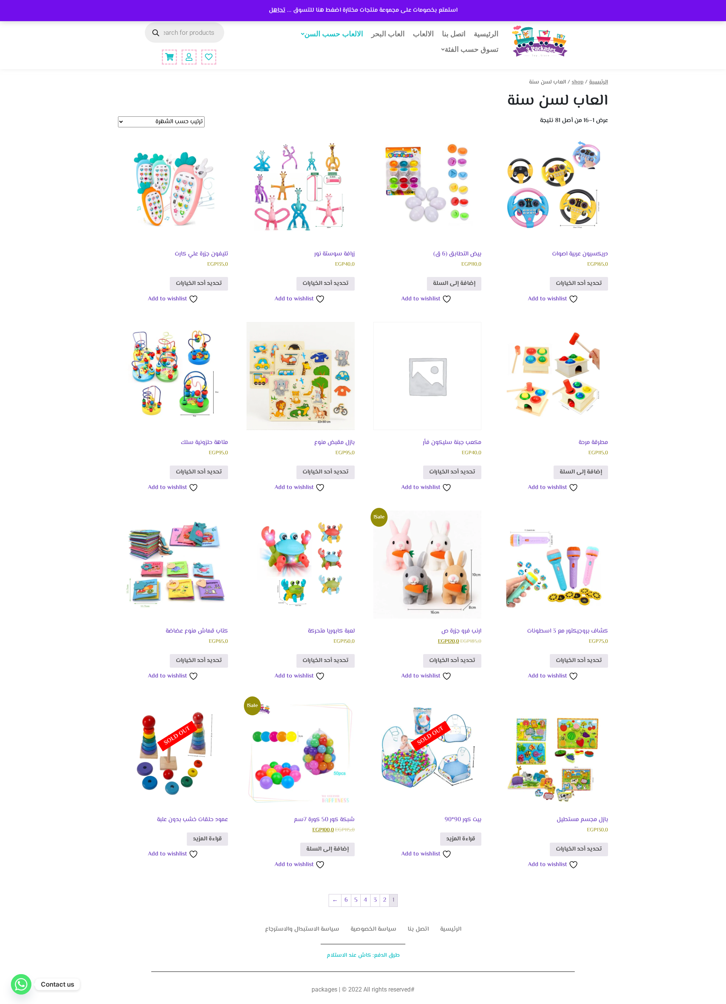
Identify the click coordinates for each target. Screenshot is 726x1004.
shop (577, 82)
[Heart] (208, 57)
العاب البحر (388, 34)
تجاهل (277, 10)
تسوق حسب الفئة (471, 49)
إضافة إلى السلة (454, 283)
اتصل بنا (453, 34)
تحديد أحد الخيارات (579, 283)
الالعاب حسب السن (333, 34)
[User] (189, 57)
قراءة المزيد (460, 839)
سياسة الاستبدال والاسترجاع (302, 929)
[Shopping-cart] (169, 57)
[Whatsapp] (21, 984)
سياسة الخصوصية (373, 929)
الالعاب (423, 34)
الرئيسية (486, 34)
